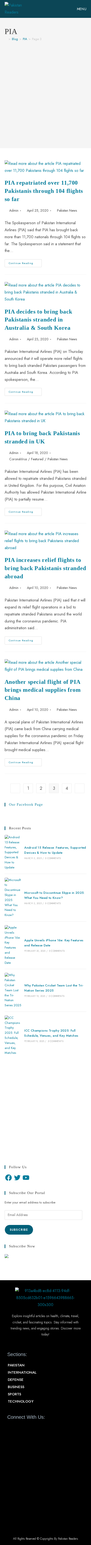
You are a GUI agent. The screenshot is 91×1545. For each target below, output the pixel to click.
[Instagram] (37, 1428)
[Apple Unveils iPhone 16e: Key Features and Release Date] (13, 945)
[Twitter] (17, 1177)
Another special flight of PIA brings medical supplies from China (43, 690)
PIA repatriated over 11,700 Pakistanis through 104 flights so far (44, 191)
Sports (14, 1394)
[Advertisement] (45, 92)
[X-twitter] (20, 1428)
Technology (20, 1401)
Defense (16, 1379)
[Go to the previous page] (15, 788)
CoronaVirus (18, 459)
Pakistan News (67, 210)
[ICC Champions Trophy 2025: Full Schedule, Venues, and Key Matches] (13, 1035)
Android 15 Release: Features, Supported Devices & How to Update (55, 850)
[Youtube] (28, 1428)
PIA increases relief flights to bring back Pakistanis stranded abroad (45, 568)
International (22, 1372)
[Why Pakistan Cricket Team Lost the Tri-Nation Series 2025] (13, 990)
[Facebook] (8, 1177)
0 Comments (53, 858)
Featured (37, 459)
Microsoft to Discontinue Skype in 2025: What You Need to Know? (54, 895)
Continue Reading (25, 262)
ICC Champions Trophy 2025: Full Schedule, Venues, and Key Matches (51, 1033)
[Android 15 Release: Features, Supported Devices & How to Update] (13, 852)
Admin (13, 210)
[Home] (6, 39)
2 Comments (55, 1041)
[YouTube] (26, 1177)
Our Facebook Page (26, 804)
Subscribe (19, 1230)
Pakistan (16, 1365)
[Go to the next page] (79, 788)
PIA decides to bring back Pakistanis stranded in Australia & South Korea (38, 319)
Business (16, 1387)
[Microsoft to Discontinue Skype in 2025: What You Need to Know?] (13, 898)
